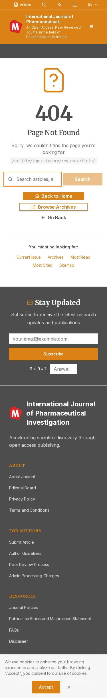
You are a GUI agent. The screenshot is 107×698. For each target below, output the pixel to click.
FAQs (14, 630)
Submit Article (21, 542)
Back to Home (56, 196)
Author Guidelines (25, 553)
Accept (46, 687)
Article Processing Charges (34, 575)
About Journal (22, 476)
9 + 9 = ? (38, 368)
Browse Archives (57, 207)
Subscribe (53, 353)
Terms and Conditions (29, 510)
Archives (56, 257)
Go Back (57, 217)
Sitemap (66, 265)
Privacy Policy (22, 499)
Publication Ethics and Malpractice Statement (50, 618)
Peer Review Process (29, 564)
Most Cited (43, 265)
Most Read (80, 257)
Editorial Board (22, 487)
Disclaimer (18, 641)
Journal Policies (23, 607)
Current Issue (29, 257)
